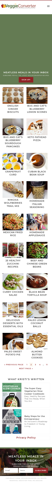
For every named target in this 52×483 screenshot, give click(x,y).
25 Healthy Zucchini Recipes (13, 263)
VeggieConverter (18, 6)
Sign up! (26, 80)
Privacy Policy (26, 437)
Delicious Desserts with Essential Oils (13, 323)
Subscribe (40, 470)
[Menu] (48, 6)
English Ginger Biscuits (13, 109)
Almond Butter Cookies (37, 354)
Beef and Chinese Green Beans (37, 263)
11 (47, 365)
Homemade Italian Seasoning (37, 204)
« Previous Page (13, 365)
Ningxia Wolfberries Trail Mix (13, 203)
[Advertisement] (26, 44)
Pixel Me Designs (35, 480)
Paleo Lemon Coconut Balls (37, 323)
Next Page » (26, 368)
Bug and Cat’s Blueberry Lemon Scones (37, 109)
